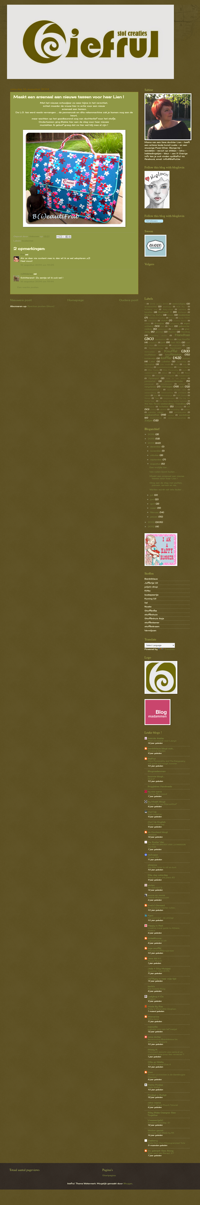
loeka (176, 364)
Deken (147, 323)
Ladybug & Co (156, 996)
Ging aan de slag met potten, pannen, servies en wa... (166, 484)
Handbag (185, 332)
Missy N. (153, 1049)
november (156, 451)
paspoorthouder (174, 381)
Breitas (172, 318)
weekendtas (152, 414)
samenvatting (150, 392)
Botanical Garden (156, 751)
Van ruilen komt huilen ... (163, 471)
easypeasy (174, 323)
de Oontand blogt (158, 832)
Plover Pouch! (155, 961)
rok (182, 386)
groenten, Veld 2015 (159, 971)
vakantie (163, 409)
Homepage (75, 300)
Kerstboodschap (156, 348)
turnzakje (179, 407)
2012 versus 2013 (159, 304)
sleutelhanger (166, 395)
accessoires (151, 306)
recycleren (150, 386)
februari (155, 512)
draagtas (159, 323)
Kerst (187, 345)
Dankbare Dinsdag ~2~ (159, 1122)
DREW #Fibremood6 (158, 897)
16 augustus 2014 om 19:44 (37, 281)
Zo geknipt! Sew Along (160, 1150)
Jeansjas (152, 834)
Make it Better (183, 367)
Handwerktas (160, 339)
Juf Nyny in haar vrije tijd (162, 978)
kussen (186, 358)
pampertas (150, 381)
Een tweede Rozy (156, 989)
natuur (164, 373)
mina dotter (154, 1037)
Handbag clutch (159, 335)
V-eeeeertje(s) (155, 1120)
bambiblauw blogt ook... (161, 748)
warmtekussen (180, 412)
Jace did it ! (154, 958)
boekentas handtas (157, 318)
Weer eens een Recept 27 (161, 1153)
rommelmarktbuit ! (153, 390)
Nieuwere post (21, 300)
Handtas (182, 335)
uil (188, 406)
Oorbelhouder (184, 375)
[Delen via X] (63, 236)
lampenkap (181, 361)
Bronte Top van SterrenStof (162, 804)
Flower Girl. (153, 857)
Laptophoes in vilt (157, 940)
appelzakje (167, 306)
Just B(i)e (176, 342)
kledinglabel (150, 352)
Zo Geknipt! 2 (155, 887)
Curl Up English (157, 822)
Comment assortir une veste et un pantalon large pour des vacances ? (166, 1053)
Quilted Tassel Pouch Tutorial (163, 1105)
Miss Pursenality (170, 370)
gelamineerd (163, 329)
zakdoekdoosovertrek (177, 418)
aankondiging (178, 304)
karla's (151, 986)
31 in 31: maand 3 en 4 (159, 1064)
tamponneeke (169, 398)
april (153, 503)
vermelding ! (175, 409)
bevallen (149, 312)
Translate (170, 649)
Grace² (151, 779)
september (156, 459)
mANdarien (26, 274)
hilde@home (154, 938)
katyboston (177, 345)
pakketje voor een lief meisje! (162, 1029)
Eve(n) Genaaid (156, 905)
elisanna (152, 865)
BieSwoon (182, 312)
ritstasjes (167, 386)
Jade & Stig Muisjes (159, 968)
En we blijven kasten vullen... (162, 908)
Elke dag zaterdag (158, 875)
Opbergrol (154, 378)
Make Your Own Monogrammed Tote (166, 1143)
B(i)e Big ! (181, 306)
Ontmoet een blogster (165, 375)
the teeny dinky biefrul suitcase (173, 401)
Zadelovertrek (156, 418)
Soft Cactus (181, 395)
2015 (151, 438)
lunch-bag (149, 367)
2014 (151, 443)
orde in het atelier (176, 378)
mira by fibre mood (157, 794)
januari (154, 516)
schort (147, 395)
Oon (150, 1072)
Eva (22, 254)
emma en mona (156, 895)
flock (170, 326)
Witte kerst (153, 1019)
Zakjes (149, 420)
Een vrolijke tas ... (159, 467)
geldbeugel (176, 329)
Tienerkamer (150, 407)
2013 (151, 522)
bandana (182, 309)
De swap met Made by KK (161, 1133)
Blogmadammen (157, 771)
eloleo (151, 885)
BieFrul (152, 758)
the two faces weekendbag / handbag (165, 403)
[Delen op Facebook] (66, 236)
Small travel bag (156, 824)
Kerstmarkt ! (177, 348)
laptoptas (150, 364)
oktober (155, 455)
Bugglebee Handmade (160, 786)
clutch (164, 320)
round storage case (176, 390)
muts (184, 370)
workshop (184, 415)
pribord (182, 384)
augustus (155, 463)
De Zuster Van (156, 842)
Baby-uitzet (168, 309)
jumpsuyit (153, 342)
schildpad (182, 392)
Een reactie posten (27, 287)
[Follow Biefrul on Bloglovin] (157, 207)
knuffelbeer (150, 355)
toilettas (163, 406)
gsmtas (159, 332)
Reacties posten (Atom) (41, 306)
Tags (157, 398)
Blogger (128, 1183)
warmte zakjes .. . (158, 412)
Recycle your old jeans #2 (161, 877)
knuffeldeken (173, 354)
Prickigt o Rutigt (157, 1095)
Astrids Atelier (156, 738)
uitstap (153, 409)
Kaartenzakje (162, 345)
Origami (151, 999)
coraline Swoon (180, 321)
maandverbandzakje (165, 367)
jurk (163, 342)
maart (153, 508)
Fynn (150, 915)
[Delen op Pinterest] (69, 236)
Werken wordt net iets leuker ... (167, 489)
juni (152, 499)
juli (152, 495)
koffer (166, 358)
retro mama (154, 1102)
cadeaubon (152, 321)
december (156, 446)
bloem (170, 315)
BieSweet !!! (165, 312)
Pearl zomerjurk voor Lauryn (162, 741)
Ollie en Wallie (156, 1062)
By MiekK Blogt (156, 801)
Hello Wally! (154, 1087)
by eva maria (155, 791)
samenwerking (167, 392)
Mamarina (153, 1016)
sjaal (155, 395)
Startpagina (109, 1175)
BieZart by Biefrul (153, 315)
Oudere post (128, 300)
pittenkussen (166, 384)
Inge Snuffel (183, 339)
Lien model (165, 364)
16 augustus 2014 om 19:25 (37, 265)
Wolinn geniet (155, 1130)
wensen (171, 415)
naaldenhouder (151, 373)
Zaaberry (153, 1140)
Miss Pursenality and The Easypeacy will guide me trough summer (166, 762)
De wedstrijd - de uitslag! (160, 918)
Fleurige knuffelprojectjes (161, 950)
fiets (162, 326)
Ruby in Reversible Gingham (162, 1009)
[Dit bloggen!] (60, 236)
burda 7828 (184, 318)
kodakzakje (150, 358)
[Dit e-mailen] (57, 236)
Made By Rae (155, 1006)
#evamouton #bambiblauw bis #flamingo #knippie (163, 1040)
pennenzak (149, 384)
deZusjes (153, 854)
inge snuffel (154, 948)
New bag (176, 373)
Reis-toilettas (155, 814)
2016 (151, 434)
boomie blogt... (156, 776)
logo (185, 364)
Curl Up (152, 812)
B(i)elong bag (151, 309)
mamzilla (153, 1026)
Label (152, 361)
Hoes (171, 339)
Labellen (166, 361)
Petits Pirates (155, 1085)
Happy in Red (155, 925)
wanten (187, 409)
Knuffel (170, 351)
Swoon (147, 398)
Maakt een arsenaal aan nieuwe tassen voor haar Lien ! (167, 477)
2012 (151, 526)
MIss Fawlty (153, 370)
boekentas (27, 240)
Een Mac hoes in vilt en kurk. (162, 867)
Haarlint (172, 332)
